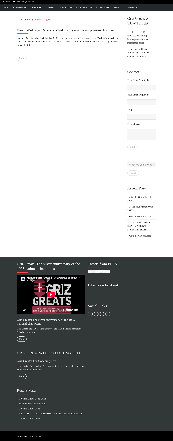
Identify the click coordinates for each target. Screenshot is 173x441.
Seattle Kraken (65, 7)
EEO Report (37, 436)
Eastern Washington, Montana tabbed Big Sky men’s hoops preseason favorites (65, 30)
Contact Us (132, 7)
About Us (118, 7)
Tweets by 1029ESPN (99, 271)
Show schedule (19, 7)
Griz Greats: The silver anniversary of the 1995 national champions (138, 52)
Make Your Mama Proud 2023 (34, 403)
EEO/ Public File (84, 7)
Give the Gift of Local (140, 216)
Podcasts (50, 7)
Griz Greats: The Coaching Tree (36, 361)
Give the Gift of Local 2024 (32, 398)
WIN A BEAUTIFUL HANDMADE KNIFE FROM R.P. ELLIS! (138, 226)
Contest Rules (102, 7)
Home (5, 7)
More (21, 58)
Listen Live (36, 7)
